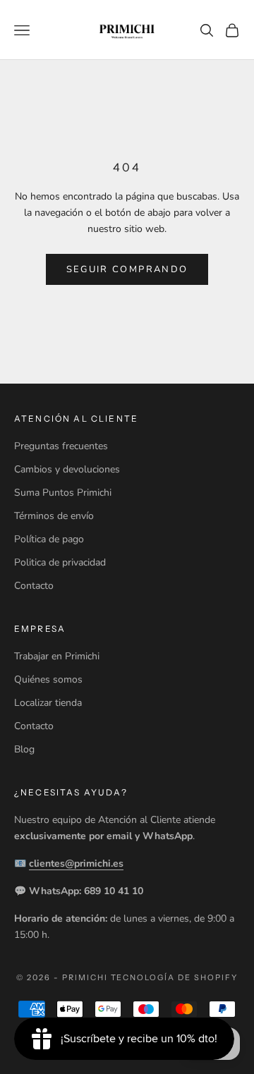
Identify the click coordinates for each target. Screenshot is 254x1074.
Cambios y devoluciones (67, 469)
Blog (24, 749)
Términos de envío (54, 516)
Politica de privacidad (60, 562)
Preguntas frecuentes (61, 446)
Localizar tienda (48, 702)
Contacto (34, 585)
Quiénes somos (48, 679)
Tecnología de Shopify (174, 977)
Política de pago (49, 539)
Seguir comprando (127, 269)
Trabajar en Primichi (56, 656)
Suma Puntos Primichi (62, 492)
